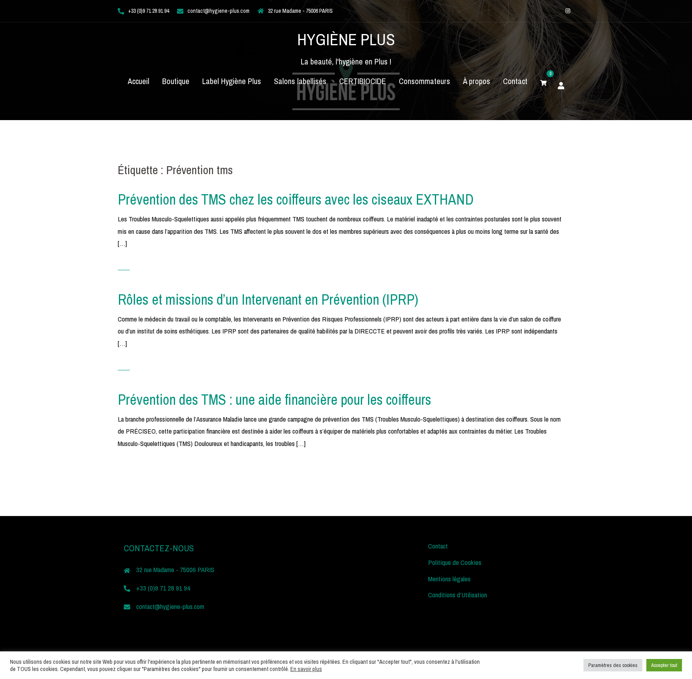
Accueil (138, 81)
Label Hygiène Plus (231, 81)
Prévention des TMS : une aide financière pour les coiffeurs (274, 399)
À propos (476, 81)
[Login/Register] (561, 84)
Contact (515, 81)
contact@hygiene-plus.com (218, 10)
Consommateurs (424, 81)
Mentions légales (449, 578)
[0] (543, 81)
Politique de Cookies (454, 562)
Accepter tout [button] (664, 665)
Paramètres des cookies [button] (613, 665)
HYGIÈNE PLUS (346, 39)
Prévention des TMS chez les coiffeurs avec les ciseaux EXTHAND (296, 199)
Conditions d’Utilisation (457, 594)
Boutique (175, 81)
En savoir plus (306, 669)
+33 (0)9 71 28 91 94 (148, 10)
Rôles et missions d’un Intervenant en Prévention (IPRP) (268, 299)
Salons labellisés (300, 81)
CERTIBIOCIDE (362, 81)
